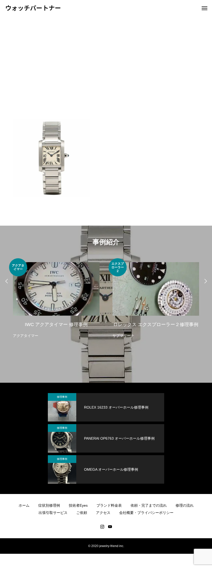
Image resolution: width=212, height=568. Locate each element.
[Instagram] (102, 526)
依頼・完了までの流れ (149, 505)
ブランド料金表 (109, 505)
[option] (56, 298)
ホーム (24, 505)
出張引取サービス (53, 513)
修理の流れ (185, 505)
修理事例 (62, 396)
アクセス (103, 513)
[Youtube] (109, 526)
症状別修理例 (49, 505)
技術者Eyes (78, 505)
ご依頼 (81, 513)
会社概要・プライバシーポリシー (146, 513)
